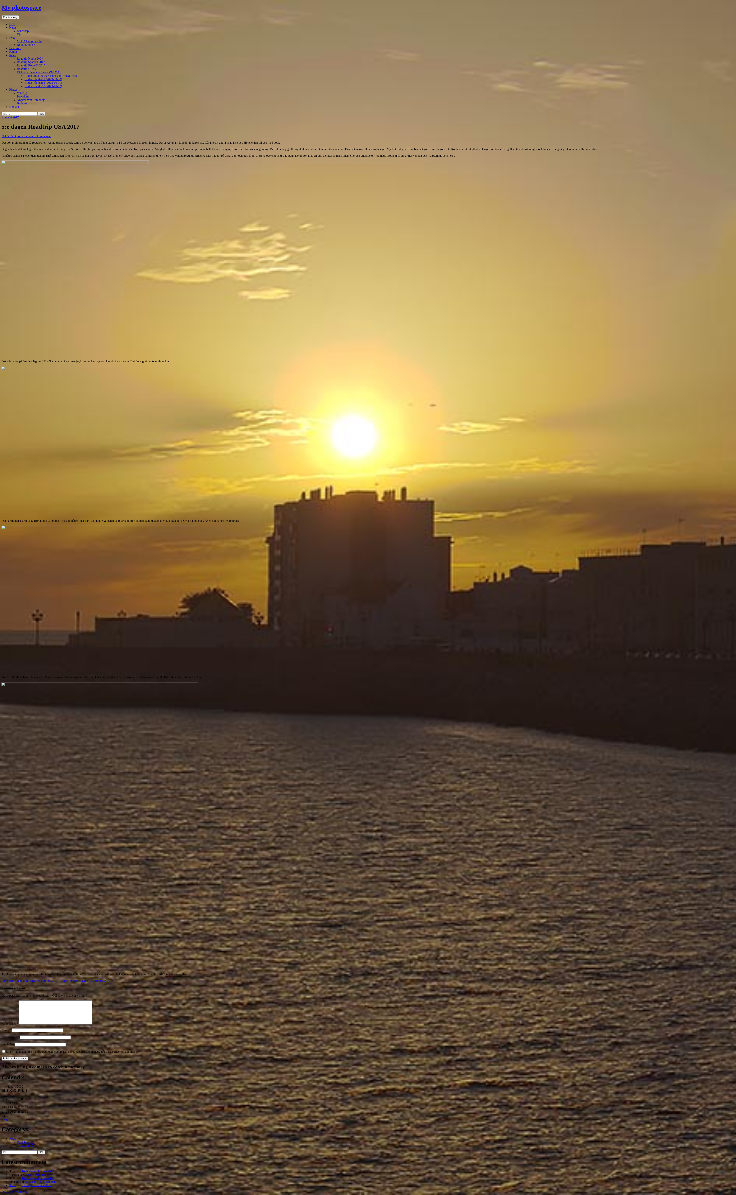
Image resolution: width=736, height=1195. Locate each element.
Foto (12, 37)
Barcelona (23, 96)
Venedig (22, 93)
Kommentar (10, 1023)
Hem (12, 24)
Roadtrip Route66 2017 (31, 65)
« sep (5, 1119)
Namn (6, 1030)
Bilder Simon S (26, 44)
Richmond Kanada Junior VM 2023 (39, 72)
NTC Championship (29, 41)
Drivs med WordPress (15, 1191)
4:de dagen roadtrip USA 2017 (31, 980)
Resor (12, 55)
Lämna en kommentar (37, 136)
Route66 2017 (10, 117)
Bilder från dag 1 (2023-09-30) (43, 79)
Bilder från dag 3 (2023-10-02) (43, 86)
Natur (12, 27)
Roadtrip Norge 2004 (30, 58)
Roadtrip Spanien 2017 (31, 62)
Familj (13, 51)
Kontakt (14, 106)
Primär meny (10, 17)
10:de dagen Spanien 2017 (38, 1171)
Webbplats (8, 1044)
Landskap (23, 31)
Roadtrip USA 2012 (29, 68)
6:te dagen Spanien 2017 (37, 1185)
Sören (20, 136)
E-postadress (10, 1037)
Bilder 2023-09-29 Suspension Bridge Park (51, 75)
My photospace (21, 7)
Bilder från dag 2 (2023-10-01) (43, 82)
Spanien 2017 (25, 1145)
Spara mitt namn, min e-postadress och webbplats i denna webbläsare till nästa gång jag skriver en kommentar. (72, 1051)
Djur (19, 34)
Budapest (22, 103)
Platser (13, 89)
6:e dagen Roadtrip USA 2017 (87, 980)
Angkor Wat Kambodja (31, 100)
